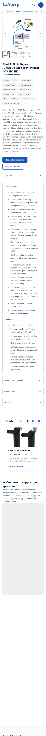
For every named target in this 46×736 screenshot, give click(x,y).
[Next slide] (40, 33)
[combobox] (34, 4)
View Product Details (15, 466)
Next (39, 421)
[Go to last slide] (5, 33)
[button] (6, 54)
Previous (33, 421)
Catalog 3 (25, 313)
